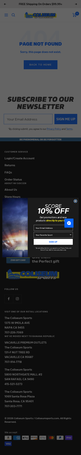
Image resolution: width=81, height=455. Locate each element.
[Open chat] (68, 223)
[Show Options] (70, 235)
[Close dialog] (75, 201)
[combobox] (52, 235)
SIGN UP (53, 241)
